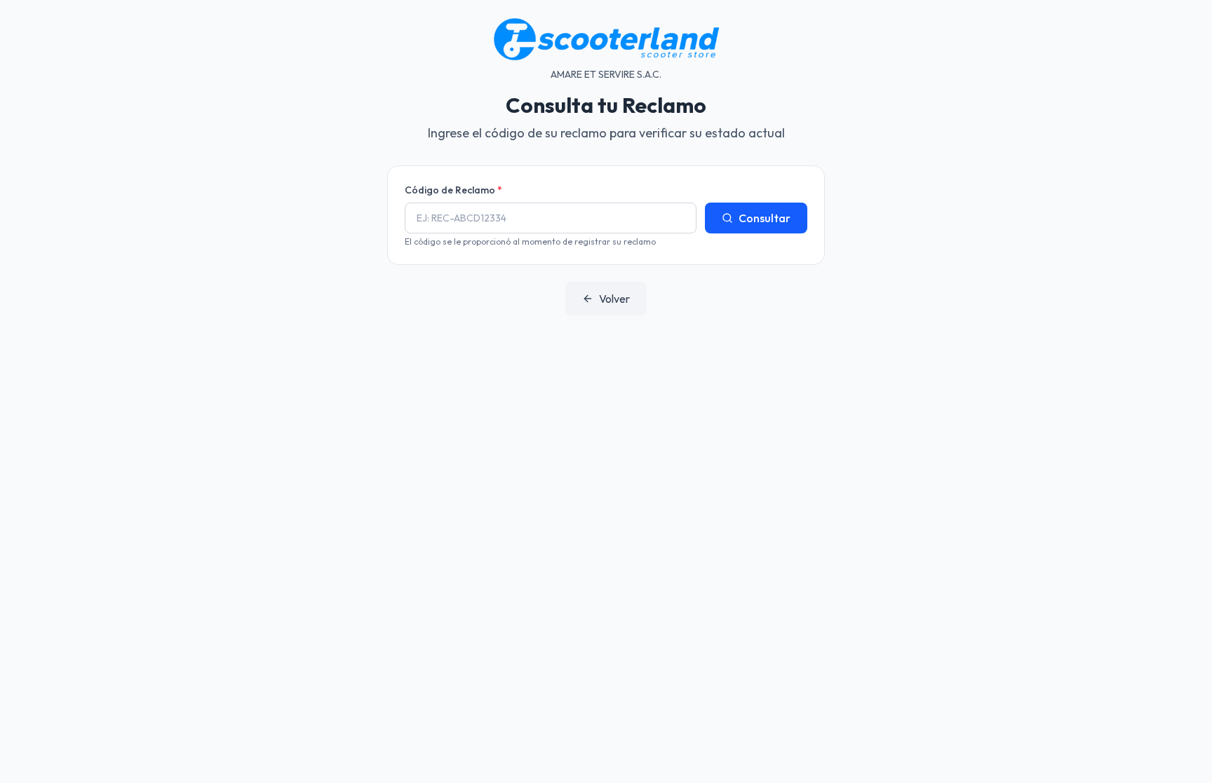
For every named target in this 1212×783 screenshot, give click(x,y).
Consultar (764, 218)
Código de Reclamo (453, 190)
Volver (614, 299)
